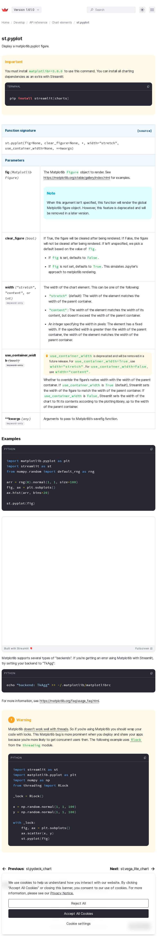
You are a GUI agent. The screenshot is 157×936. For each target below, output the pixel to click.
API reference (38, 22)
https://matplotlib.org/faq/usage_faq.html (69, 701)
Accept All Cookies (78, 914)
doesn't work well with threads (46, 729)
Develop (19, 22)
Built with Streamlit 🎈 (18, 648)
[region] (78, 903)
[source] (145, 130)
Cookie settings (78, 924)
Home (5, 22)
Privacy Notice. (62, 893)
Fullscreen (144, 648)
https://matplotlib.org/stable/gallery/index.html (77, 178)
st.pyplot (82, 22)
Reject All (78, 903)
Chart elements (62, 22)
